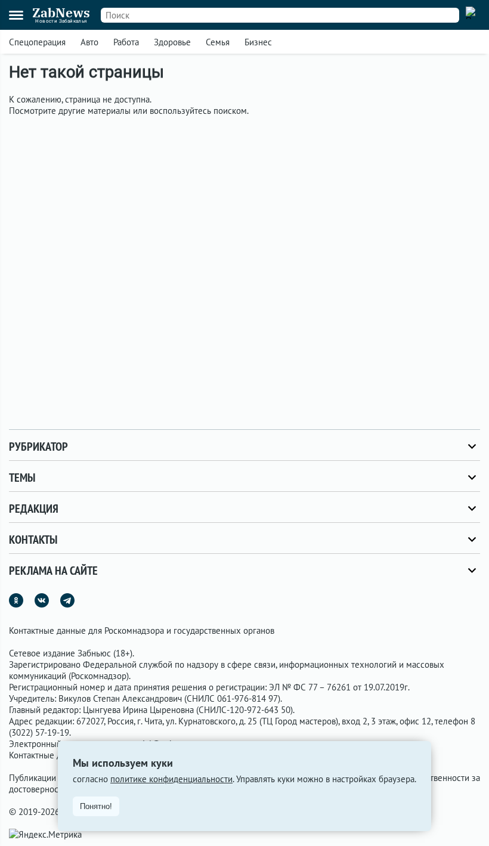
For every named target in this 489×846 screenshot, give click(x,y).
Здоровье (172, 42)
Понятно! (96, 806)
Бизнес (258, 42)
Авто (89, 42)
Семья (218, 42)
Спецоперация (37, 42)
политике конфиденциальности (171, 779)
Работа (126, 42)
